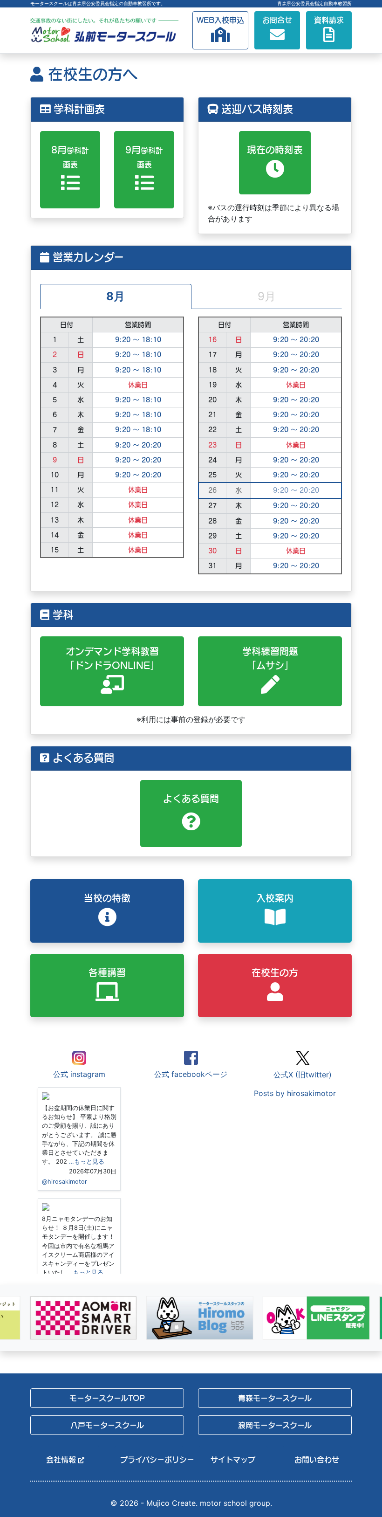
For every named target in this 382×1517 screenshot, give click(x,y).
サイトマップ (233, 1459)
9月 (144, 156)
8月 (70, 156)
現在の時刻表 (275, 149)
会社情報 (62, 1459)
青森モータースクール (275, 1398)
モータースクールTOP (107, 1398)
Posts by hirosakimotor (295, 1093)
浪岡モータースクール (275, 1425)
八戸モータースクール (107, 1425)
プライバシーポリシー (152, 1459)
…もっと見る (86, 1161)
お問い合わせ (316, 1459)
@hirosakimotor (64, 1181)
